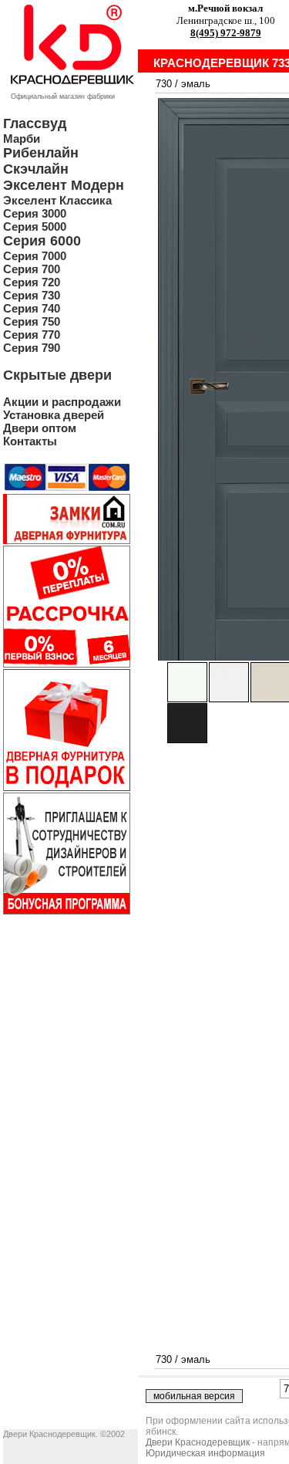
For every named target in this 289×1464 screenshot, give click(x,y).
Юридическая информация (205, 1453)
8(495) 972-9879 (225, 33)
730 (164, 84)
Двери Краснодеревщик (198, 1442)
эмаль (195, 84)
